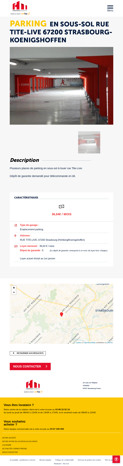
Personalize (84, 462)
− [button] (14, 292)
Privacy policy (101, 462)
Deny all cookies (60, 462)
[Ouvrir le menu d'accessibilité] (116, 459)
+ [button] (14, 288)
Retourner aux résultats (30, 353)
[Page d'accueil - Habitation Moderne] (20, 8)
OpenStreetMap (89, 342)
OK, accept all (28, 462)
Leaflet (78, 342)
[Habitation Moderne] (33, 386)
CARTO (109, 342)
